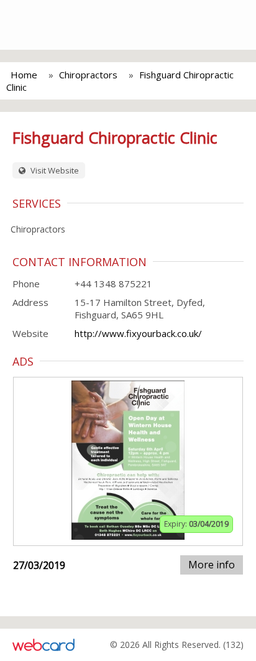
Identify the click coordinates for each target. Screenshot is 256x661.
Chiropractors (88, 74)
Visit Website (54, 170)
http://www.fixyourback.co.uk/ (138, 333)
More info (211, 564)
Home (24, 74)
